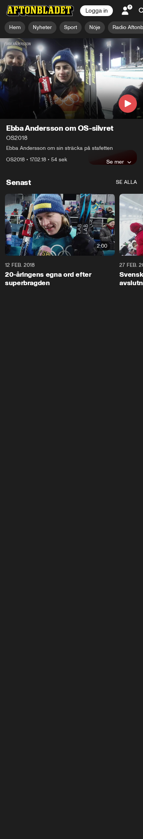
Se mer (115, 162)
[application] (71, 78)
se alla (126, 182)
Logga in (96, 10)
